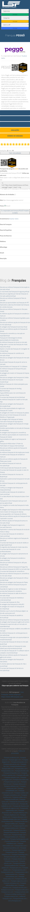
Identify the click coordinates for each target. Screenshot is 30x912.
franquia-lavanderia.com (11, 848)
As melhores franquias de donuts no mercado (13, 342)
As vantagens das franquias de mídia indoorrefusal (15, 510)
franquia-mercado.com (11, 857)
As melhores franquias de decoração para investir (14, 452)
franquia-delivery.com (20, 813)
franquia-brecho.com (22, 771)
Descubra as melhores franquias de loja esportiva (14, 620)
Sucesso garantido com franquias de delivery (13, 514)
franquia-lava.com (20, 846)
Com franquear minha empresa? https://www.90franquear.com (12, 694)
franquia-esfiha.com (11, 824)
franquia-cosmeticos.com (12, 795)
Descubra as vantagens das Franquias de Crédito (14, 377)
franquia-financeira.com (11, 832)
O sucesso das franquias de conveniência (12, 571)
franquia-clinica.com (19, 784)
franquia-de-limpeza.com (21, 806)
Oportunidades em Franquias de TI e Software (13, 366)
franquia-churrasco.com (12, 782)
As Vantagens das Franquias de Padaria (11, 419)
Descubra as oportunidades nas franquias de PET (14, 303)
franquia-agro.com (15, 760)
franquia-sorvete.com (19, 887)
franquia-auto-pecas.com (11, 764)
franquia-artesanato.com (19, 762)
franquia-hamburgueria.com (19, 839)
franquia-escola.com (20, 821)
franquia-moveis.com (18, 859)
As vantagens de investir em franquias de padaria (14, 413)
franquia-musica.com (11, 861)
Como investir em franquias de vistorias (11, 512)
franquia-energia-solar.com (11, 819)
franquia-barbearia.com (17, 766)
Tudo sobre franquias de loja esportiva (11, 421)
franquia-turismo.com (21, 892)
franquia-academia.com (11, 757)
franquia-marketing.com (19, 854)
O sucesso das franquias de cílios (10, 602)
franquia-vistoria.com (11, 896)
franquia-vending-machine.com (15, 894)
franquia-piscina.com (19, 870)
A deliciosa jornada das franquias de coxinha (13, 468)
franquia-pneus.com (21, 872)
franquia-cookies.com (21, 793)
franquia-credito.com (19, 797)
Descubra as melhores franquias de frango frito (14, 567)
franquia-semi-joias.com (11, 883)
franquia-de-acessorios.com (18, 802)
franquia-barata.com (19, 898)
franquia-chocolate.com (20, 780)
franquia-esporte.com (20, 826)
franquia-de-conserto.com (10, 804)
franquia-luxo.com (11, 852)
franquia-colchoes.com (11, 786)
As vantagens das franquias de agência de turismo (14, 622)
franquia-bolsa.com (7, 771)
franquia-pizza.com (7, 872)
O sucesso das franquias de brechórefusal (12, 397)
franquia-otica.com (19, 863)
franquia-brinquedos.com (12, 773)
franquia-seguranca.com (18, 881)
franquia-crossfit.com (11, 799)
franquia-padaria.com (11, 865)
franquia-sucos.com (7, 890)
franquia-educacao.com (19, 817)
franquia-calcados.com (12, 777)
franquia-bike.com (8, 769)
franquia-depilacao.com (11, 815)
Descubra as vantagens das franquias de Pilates (14, 582)
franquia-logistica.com (19, 850)
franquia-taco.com (7, 892)
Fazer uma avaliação (15, 153)
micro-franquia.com (14, 901)
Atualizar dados (13, 219)
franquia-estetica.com (11, 828)
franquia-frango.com (18, 835)
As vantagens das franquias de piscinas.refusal (13, 327)
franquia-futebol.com (11, 837)
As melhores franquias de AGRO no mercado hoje (15, 569)
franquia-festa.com (20, 830)
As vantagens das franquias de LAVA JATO (12, 604)
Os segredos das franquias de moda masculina (14, 547)
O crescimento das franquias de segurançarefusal (14, 292)
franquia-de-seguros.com (11, 808)
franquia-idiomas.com (12, 841)
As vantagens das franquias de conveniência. (13, 433)
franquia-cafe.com (22, 775)
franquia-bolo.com (21, 769)
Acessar (15, 14)
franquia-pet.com (15, 868)
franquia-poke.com (11, 874)
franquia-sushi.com (21, 890)
